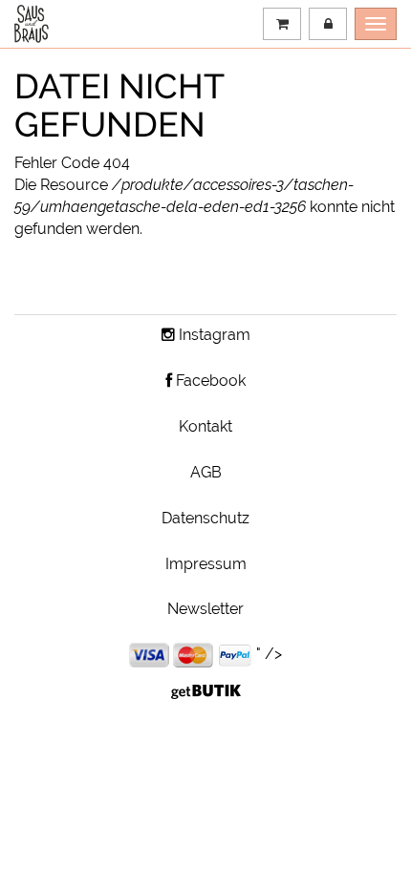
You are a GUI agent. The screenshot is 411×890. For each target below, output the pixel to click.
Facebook (209, 380)
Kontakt (205, 426)
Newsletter (205, 609)
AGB (206, 472)
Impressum (206, 564)
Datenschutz (205, 518)
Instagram (212, 335)
